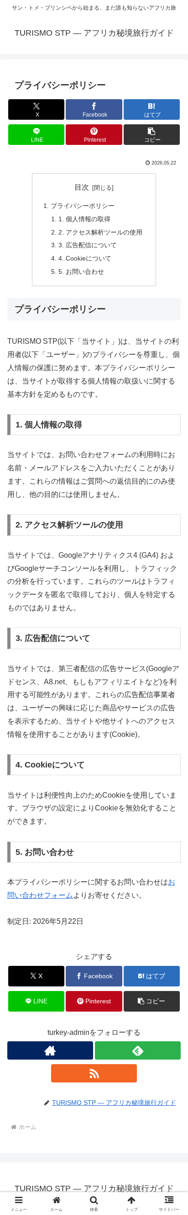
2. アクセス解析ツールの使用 (100, 232)
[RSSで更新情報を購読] (94, 1073)
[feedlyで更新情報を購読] (138, 1050)
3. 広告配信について (87, 245)
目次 (81, 187)
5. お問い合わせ (81, 271)
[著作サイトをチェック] (50, 1050)
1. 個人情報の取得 (84, 219)
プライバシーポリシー (83, 205)
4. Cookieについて (84, 258)
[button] (152, 134)
